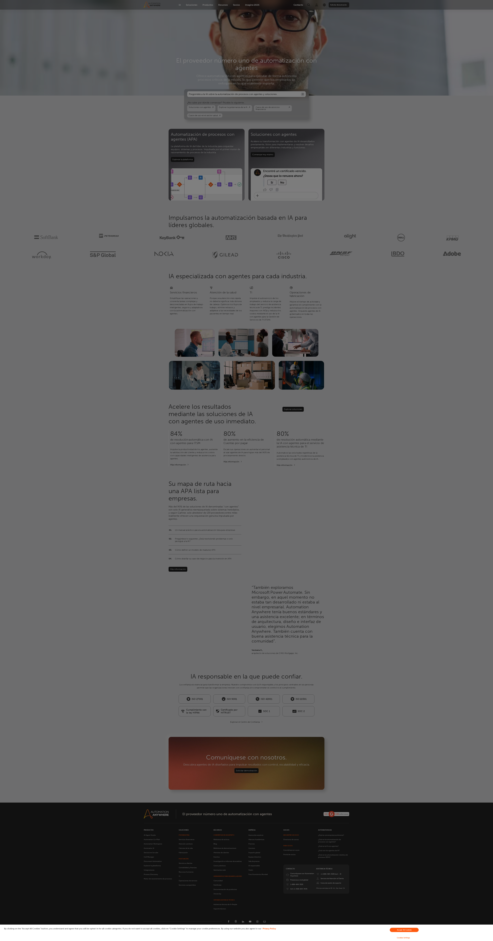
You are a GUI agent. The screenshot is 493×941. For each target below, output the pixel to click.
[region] (246, 933)
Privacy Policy (269, 928)
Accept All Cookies (404, 930)
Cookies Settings (403, 938)
